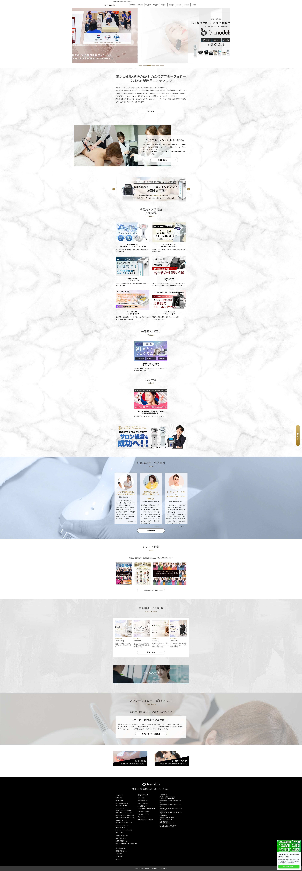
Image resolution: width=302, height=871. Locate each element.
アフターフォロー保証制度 (151, 734)
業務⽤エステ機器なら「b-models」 (149, 868)
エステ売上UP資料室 (144, 811)
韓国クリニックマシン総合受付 (123, 810)
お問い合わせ (141, 797)
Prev (113, 189)
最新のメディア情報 (151, 590)
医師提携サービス (121, 838)
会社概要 (194, 4)
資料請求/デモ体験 (143, 795)
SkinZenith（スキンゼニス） (123, 825)
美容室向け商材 (163, 5)
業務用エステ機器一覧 (122, 803)
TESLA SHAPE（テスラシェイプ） (124, 822)
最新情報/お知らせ (143, 800)
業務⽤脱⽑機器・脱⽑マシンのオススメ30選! (170, 801)
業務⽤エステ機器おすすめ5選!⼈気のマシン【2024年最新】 (167, 797)
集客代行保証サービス (122, 841)
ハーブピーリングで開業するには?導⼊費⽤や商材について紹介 (168, 825)
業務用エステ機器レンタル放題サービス (126, 844)
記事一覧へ (151, 652)
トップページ (119, 795)
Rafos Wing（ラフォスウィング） (124, 830)
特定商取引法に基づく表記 (145, 819)
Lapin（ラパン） (120, 832)
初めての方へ (133, 4)
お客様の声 (179, 4)
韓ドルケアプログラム (122, 835)
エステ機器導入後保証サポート (146, 808)
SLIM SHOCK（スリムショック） (124, 812)
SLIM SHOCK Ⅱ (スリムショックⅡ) (125, 815)
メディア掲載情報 (143, 803)
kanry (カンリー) (120, 808)
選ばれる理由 (140, 4)
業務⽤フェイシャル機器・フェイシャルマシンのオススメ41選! (171, 813)
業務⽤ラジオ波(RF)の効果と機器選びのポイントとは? (167, 818)
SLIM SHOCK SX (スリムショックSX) (125, 817)
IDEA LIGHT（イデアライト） (123, 820)
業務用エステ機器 (148, 5)
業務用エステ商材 (156, 5)
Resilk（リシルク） (120, 827)
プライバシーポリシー (144, 814)
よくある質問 (186, 4)
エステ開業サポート (143, 806)
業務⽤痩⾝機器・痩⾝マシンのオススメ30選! (170, 805)
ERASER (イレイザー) (121, 805)
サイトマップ (141, 817)
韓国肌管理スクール (171, 5)
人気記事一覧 (163, 795)
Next (188, 189)
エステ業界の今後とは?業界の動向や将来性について (167, 822)
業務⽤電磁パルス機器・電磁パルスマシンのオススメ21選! (171, 809)
